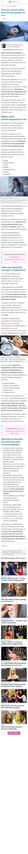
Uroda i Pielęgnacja (6, 619)
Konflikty (4, 597)
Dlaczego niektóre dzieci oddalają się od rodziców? (13, 600)
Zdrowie (3, 6)
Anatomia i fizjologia (11, 6)
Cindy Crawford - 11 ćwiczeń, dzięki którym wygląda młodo (12, 643)
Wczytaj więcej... (14, 733)
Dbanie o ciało (5, 725)
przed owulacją (21, 79)
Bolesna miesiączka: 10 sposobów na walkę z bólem (15, 431)
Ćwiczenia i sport (6, 576)
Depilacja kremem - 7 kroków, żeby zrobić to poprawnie (14, 622)
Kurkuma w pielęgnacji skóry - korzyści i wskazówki (12, 728)
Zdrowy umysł (5, 704)
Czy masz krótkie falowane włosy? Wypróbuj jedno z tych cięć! (13, 664)
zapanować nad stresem (15, 240)
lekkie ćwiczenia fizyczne (17, 464)
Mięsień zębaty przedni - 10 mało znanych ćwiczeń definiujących (13, 579)
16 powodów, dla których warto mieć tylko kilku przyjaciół (12, 706)
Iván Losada (16, 46)
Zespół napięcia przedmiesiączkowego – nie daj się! (14, 259)
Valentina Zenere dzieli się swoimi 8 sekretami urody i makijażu (13, 685)
